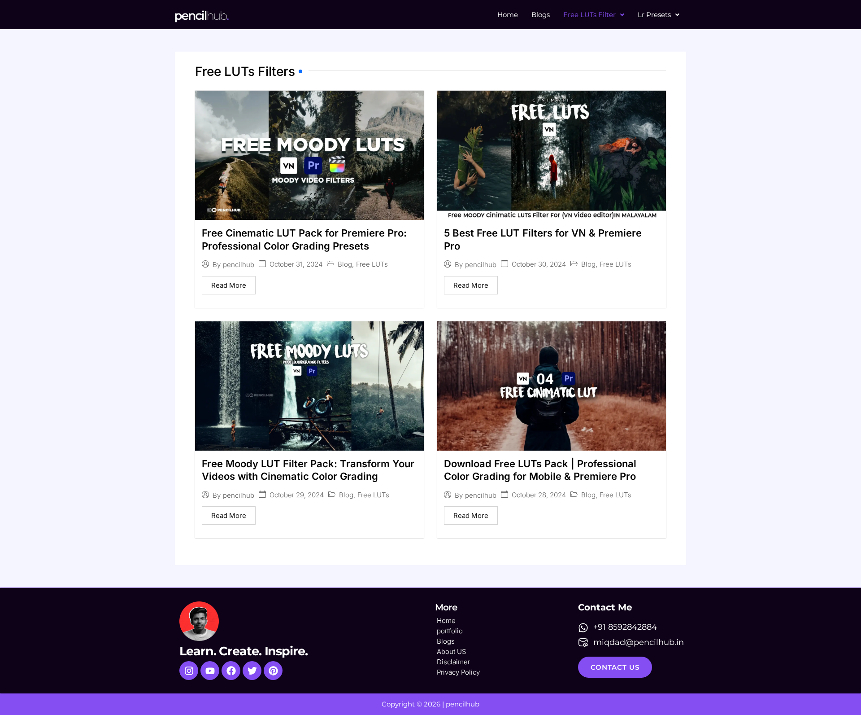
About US (451, 651)
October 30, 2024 (539, 264)
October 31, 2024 (296, 264)
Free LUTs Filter (589, 14)
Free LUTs (372, 264)
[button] (594, 14)
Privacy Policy (458, 672)
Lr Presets (654, 14)
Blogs (540, 14)
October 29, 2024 (297, 494)
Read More (228, 285)
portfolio (450, 631)
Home (507, 14)
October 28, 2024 (539, 494)
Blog (345, 264)
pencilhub (238, 264)
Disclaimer (453, 662)
